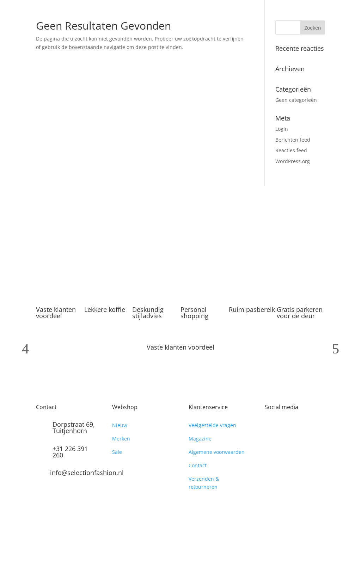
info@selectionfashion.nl (87, 472)
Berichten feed (292, 139)
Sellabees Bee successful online (138, 538)
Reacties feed (291, 150)
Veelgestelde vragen (212, 425)
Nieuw (119, 425)
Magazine (200, 438)
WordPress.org (292, 161)
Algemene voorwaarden (217, 452)
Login (281, 128)
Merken (121, 438)
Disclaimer (183, 547)
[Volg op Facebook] (270, 426)
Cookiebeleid (150, 547)
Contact (198, 465)
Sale (117, 452)
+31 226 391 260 (70, 451)
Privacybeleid (51, 547)
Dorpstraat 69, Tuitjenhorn (74, 427)
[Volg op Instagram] (284, 426)
